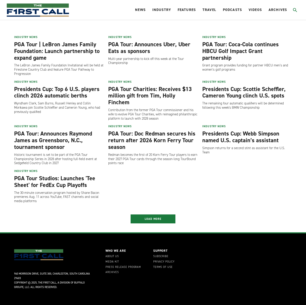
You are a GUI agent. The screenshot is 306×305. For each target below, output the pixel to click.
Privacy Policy (164, 261)
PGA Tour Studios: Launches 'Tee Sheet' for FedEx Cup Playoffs (54, 181)
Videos (255, 9)
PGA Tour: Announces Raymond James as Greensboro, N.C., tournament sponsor (53, 140)
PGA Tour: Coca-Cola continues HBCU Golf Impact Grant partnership (240, 50)
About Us (112, 256)
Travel (209, 9)
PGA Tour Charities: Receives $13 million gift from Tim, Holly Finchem (150, 95)
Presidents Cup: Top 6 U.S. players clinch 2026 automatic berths (56, 92)
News (140, 9)
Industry (161, 9)
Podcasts (232, 9)
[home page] (38, 10)
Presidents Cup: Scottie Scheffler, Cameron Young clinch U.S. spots (244, 92)
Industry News (26, 37)
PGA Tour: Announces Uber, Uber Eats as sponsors (149, 47)
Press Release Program (123, 267)
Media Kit (112, 261)
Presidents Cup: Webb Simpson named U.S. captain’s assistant (240, 137)
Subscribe (160, 256)
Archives (278, 9)
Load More (153, 219)
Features (187, 9)
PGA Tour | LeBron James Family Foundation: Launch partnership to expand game (57, 50)
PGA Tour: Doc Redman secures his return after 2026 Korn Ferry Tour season (151, 140)
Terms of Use (163, 267)
